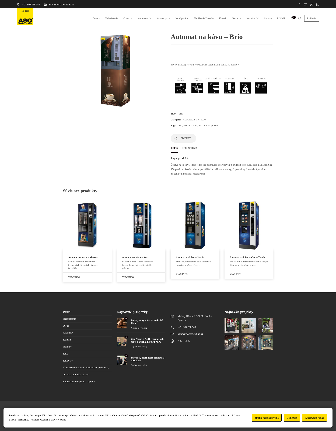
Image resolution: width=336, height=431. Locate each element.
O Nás (126, 18)
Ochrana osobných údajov (76, 374)
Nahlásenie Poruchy (204, 18)
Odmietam (292, 417)
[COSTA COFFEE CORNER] (232, 325)
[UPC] (265, 342)
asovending (142, 328)
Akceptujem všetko (314, 417)
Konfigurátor (182, 18)
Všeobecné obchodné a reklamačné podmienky (86, 367)
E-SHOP (281, 18)
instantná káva (190, 125)
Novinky (251, 18)
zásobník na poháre (208, 125)
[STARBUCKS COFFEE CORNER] (248, 325)
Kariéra (268, 18)
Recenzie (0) (189, 148)
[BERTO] (248, 342)
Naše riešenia (111, 18)
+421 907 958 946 (187, 327)
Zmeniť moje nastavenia (267, 417)
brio (180, 125)
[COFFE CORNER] (265, 325)
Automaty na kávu (194, 119)
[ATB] (232, 342)
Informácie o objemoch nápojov (79, 381)
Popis (174, 148)
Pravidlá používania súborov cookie (48, 419)
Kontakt (223, 18)
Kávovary (162, 18)
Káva (235, 18)
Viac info (74, 277)
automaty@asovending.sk (190, 334)
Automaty (143, 18)
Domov (96, 18)
